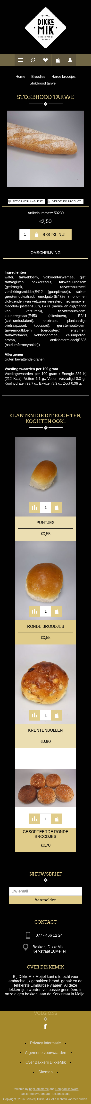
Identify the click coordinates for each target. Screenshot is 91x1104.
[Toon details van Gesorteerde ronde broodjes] (45, 788)
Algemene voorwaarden (45, 1053)
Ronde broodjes (45, 626)
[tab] (45, 253)
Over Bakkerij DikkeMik (45, 1062)
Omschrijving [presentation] (45, 253)
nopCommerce (39, 1089)
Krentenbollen (45, 730)
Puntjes (45, 523)
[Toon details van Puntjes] (45, 477)
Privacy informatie (45, 1043)
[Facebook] (45, 1027)
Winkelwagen (58, 60)
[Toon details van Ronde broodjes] (45, 580)
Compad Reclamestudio (54, 1094)
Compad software (67, 1089)
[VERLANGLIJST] (45, 60)
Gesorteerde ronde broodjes (45, 834)
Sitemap (45, 1072)
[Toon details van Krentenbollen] (45, 684)
